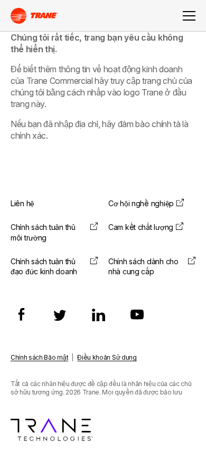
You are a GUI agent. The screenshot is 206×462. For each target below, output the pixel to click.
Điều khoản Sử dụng (106, 357)
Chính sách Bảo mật (39, 357)
